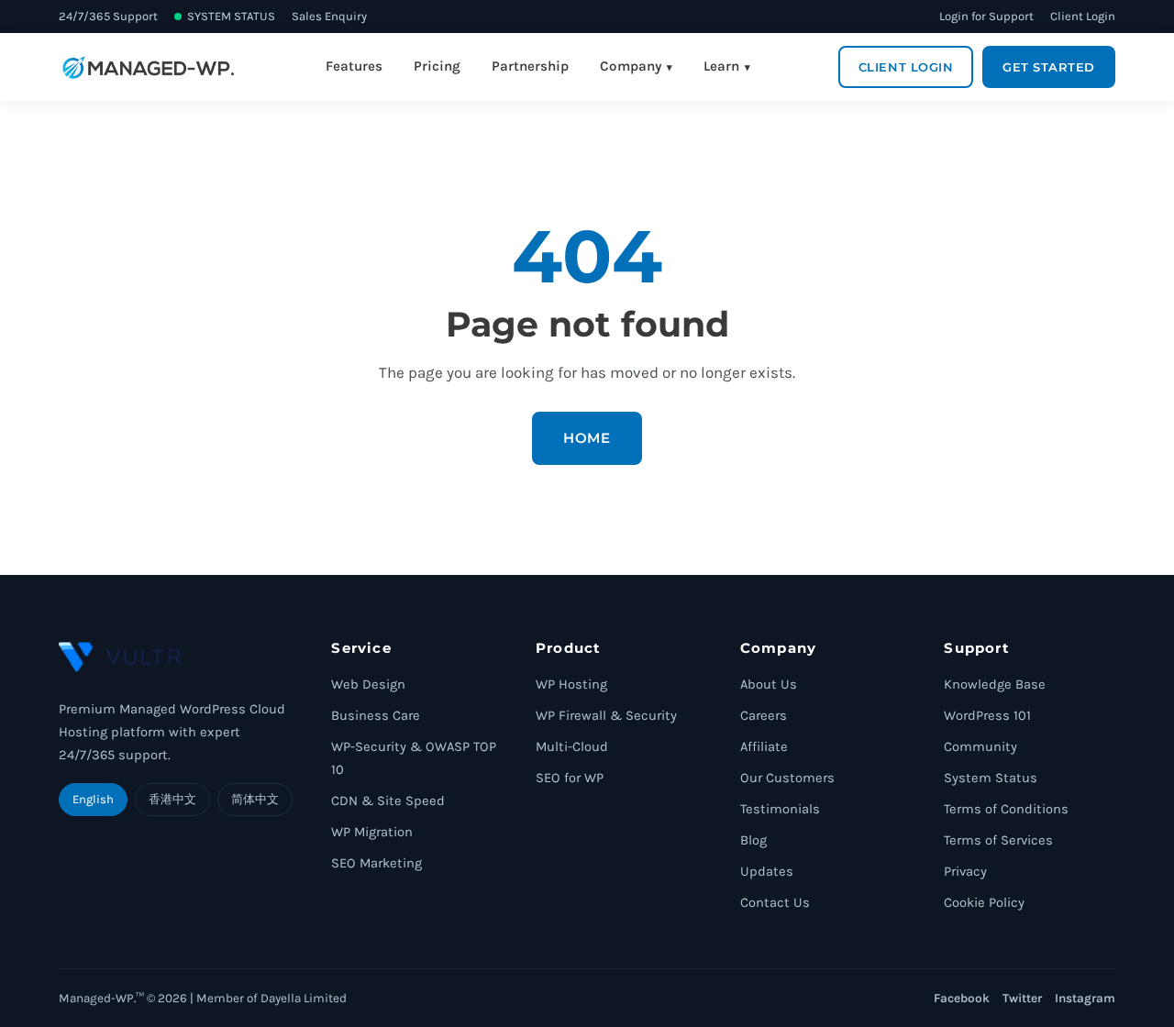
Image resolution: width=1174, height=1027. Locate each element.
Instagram (1085, 998)
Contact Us (775, 903)
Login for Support (986, 16)
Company (630, 66)
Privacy (965, 871)
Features (354, 66)
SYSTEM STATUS (231, 16)
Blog (753, 840)
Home (586, 438)
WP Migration (372, 832)
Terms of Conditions (1006, 809)
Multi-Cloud (572, 747)
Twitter (1022, 998)
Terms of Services (998, 840)
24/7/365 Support (108, 16)
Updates (766, 871)
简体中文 (255, 799)
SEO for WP (570, 778)
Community (980, 747)
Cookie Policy (984, 903)
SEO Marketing (376, 863)
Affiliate (764, 747)
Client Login (1082, 16)
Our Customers (787, 778)
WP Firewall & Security (606, 715)
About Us (768, 684)
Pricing (437, 66)
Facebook (962, 998)
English (93, 799)
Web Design (368, 684)
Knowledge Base (995, 684)
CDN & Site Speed (388, 801)
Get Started (1048, 67)
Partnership (530, 66)
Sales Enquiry (329, 16)
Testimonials (780, 809)
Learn (721, 66)
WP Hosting (571, 684)
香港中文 (172, 799)
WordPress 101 (987, 715)
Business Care (375, 715)
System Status (990, 778)
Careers (763, 715)
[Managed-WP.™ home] (148, 67)
